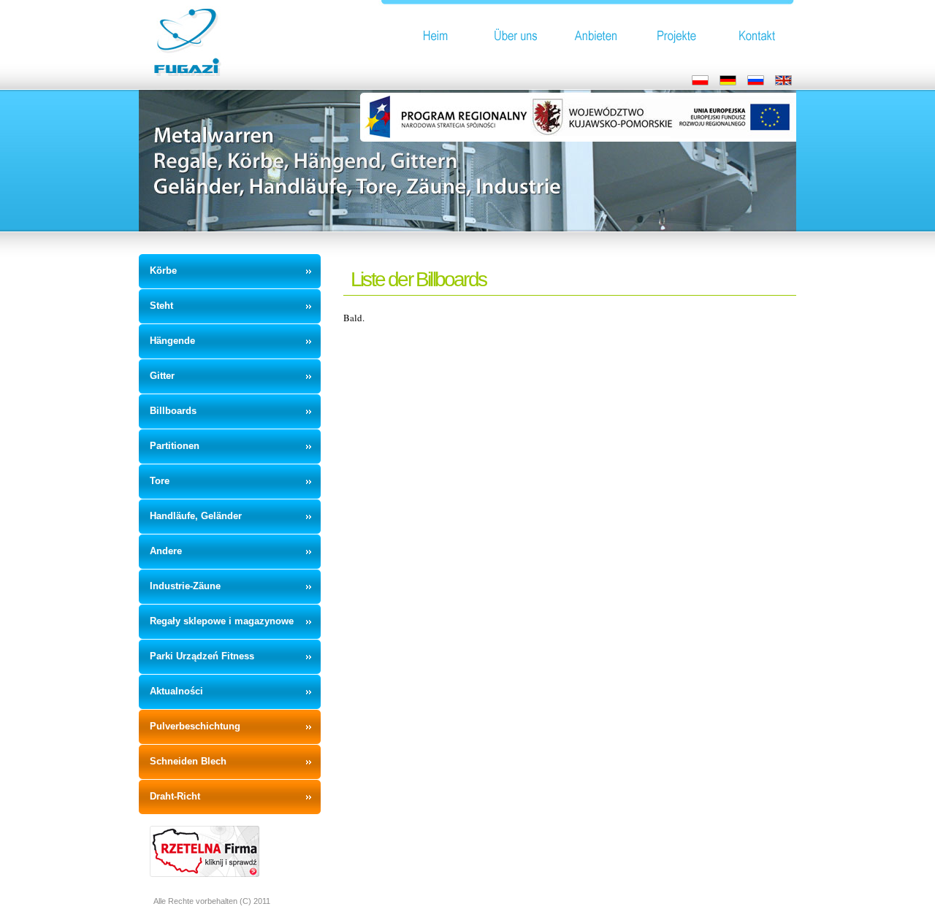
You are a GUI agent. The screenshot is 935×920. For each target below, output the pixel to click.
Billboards (173, 410)
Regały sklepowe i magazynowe (222, 621)
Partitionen (174, 445)
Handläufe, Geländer (196, 515)
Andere (166, 550)
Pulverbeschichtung (195, 726)
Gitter (162, 375)
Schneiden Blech (188, 761)
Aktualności (176, 691)
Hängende (172, 340)
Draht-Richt (175, 796)
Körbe (163, 270)
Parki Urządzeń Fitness (202, 656)
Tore (159, 480)
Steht (161, 305)
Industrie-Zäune (185, 585)
